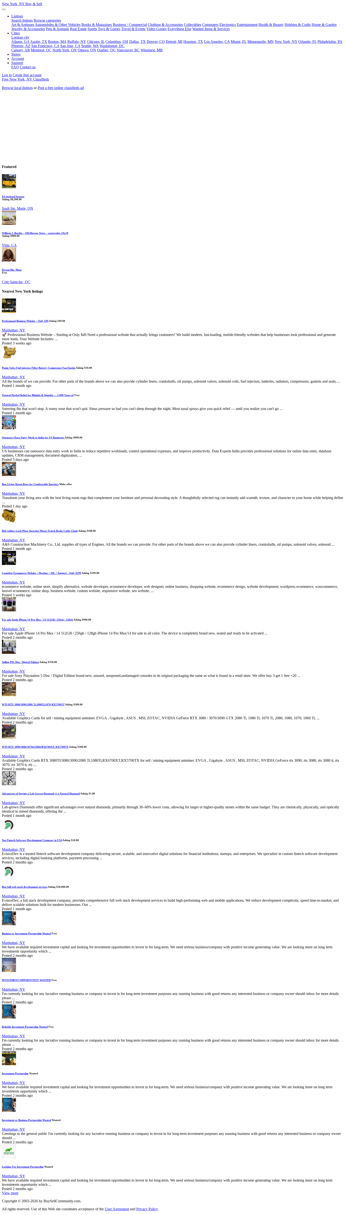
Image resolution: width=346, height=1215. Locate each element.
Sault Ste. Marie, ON (17, 208)
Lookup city (20, 37)
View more (10, 1193)
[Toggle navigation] (4, 9)
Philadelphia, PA (330, 42)
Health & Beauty (271, 25)
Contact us (28, 67)
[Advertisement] (173, 127)
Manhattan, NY (13, 330)
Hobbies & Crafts (298, 25)
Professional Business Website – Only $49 (25, 320)
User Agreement (117, 1209)
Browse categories (47, 20)
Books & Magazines (96, 25)
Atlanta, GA (20, 42)
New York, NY (22, 4)
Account (17, 59)
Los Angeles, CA (217, 42)
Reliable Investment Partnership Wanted (25, 1026)
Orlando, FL (307, 42)
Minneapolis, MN (260, 42)
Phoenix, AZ (20, 46)
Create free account (27, 75)
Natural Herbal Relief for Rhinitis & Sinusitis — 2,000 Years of (38, 395)
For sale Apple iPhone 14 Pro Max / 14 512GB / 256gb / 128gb (37, 619)
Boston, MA (57, 42)
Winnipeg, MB (152, 50)
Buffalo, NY (76, 42)
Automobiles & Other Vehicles (57, 25)
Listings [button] (17, 16)
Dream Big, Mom (11, 269)
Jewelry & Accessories (28, 29)
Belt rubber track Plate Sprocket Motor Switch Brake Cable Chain (40, 530)
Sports (92, 29)
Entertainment (247, 25)
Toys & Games (109, 29)
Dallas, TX (137, 42)
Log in (7, 75)
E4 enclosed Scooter (13, 196)
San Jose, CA (70, 46)
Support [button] (17, 63)
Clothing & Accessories (165, 25)
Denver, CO (156, 42)
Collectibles (192, 25)
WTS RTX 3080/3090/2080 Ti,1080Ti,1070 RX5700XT (33, 704)
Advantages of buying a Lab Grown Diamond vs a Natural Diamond (41, 793)
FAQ (15, 67)
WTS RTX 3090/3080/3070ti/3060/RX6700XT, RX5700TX (35, 746)
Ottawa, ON (87, 50)
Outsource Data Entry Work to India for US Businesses (33, 437)
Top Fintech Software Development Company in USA (32, 840)
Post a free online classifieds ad (61, 88)
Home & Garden (324, 25)
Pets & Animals (57, 29)
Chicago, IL (96, 42)
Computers (210, 25)
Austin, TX (38, 42)
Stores (15, 54)
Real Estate (78, 29)
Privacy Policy (147, 1209)
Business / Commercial (130, 25)
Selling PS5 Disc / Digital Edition (20, 662)
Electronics (227, 25)
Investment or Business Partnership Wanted (26, 1120)
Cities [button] (15, 33)
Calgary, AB (20, 50)
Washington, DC (112, 46)
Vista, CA (9, 245)
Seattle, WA (90, 46)
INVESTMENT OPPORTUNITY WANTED (26, 980)
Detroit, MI (174, 42)
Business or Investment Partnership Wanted (26, 933)
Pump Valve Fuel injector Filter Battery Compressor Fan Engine (38, 367)
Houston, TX (193, 42)
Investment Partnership (15, 1073)
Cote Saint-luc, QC (16, 282)
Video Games (156, 29)
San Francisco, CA (45, 46)
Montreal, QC (41, 50)
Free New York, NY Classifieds (25, 79)
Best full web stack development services (24, 886)
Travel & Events (133, 29)
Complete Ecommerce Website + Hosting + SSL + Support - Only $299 (41, 573)
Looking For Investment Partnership (23, 1166)
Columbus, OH (116, 42)
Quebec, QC (106, 50)
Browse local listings (17, 88)
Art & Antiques (22, 25)
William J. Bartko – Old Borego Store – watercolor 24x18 (35, 233)
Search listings (22, 20)
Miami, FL (238, 42)
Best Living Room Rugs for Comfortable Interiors (30, 484)
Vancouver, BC (128, 50)
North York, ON (64, 50)
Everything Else (179, 29)
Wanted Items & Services (211, 29)
